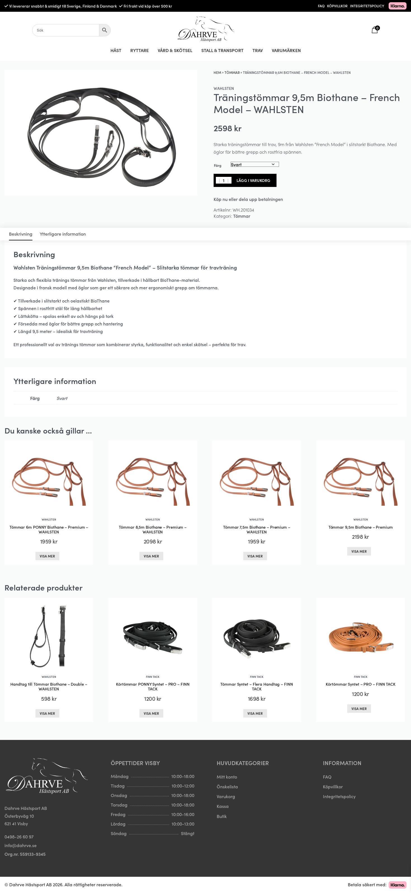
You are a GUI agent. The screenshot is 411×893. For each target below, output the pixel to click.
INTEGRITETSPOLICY (367, 5)
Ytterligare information (63, 234)
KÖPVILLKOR (337, 5)
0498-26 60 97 (19, 836)
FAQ (321, 5)
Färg (217, 165)
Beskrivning (20, 234)
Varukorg (226, 796)
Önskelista (227, 786)
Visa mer (47, 556)
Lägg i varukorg (253, 180)
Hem (217, 72)
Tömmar (232, 72)
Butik (222, 816)
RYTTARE (139, 50)
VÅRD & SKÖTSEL (175, 50)
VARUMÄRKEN (286, 50)
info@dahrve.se (20, 845)
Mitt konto (227, 777)
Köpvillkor (333, 786)
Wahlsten (224, 88)
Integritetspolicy (339, 796)
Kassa (223, 806)
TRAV (257, 50)
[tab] (20, 234)
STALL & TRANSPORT (222, 50)
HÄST (115, 50)
